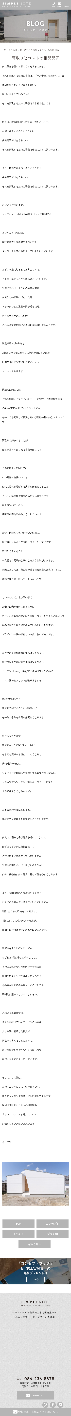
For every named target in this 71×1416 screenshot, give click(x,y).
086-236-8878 (35, 1378)
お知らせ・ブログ (21, 49)
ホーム (7, 49)
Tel (53, 6)
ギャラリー (34, 1244)
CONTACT (37, 1395)
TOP (18, 1223)
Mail (59, 6)
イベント (18, 1233)
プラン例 (52, 1233)
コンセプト (52, 1223)
